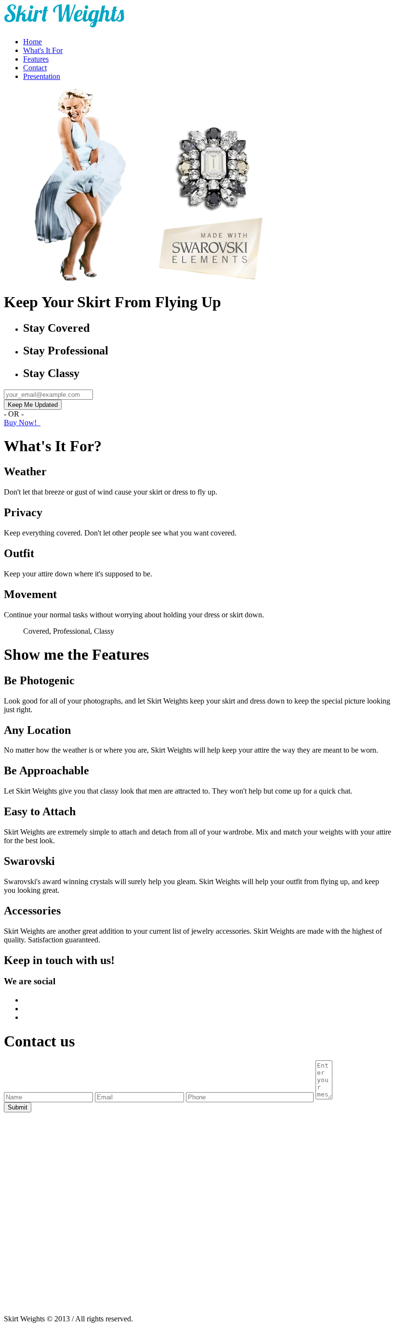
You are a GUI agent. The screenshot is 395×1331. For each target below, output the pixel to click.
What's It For (43, 50)
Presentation (41, 76)
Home (32, 42)
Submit (17, 1107)
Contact (35, 68)
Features (36, 59)
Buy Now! (22, 422)
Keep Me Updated (33, 404)
